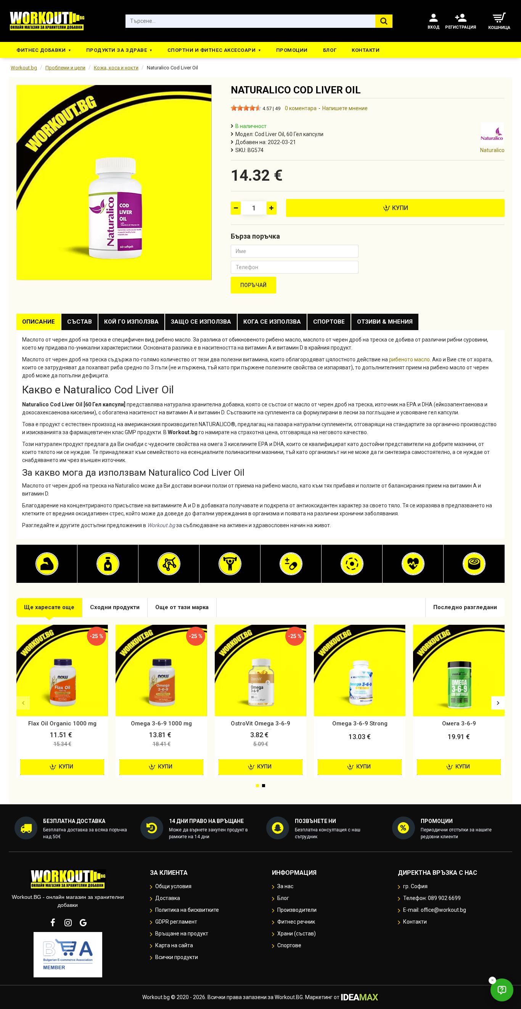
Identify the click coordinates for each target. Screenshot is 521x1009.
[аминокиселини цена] (169, 563)
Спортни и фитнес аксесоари (211, 50)
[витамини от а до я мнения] (291, 563)
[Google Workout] (83, 922)
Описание (38, 321)
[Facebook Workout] (52, 922)
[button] (23, 703)
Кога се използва (272, 321)
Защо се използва (201, 321)
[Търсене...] (383, 21)
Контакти (365, 50)
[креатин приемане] (230, 563)
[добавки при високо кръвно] (413, 563)
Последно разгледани (465, 607)
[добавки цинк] (474, 563)
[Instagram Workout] (68, 922)
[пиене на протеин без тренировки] (46, 563)
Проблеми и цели (65, 68)
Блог (329, 50)
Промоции (292, 50)
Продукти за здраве (116, 50)
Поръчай (253, 285)
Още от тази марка (182, 607)
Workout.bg (24, 68)
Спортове (329, 321)
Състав (79, 321)
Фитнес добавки (41, 50)
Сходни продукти (115, 607)
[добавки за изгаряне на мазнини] (107, 563)
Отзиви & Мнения (385, 321)
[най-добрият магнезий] (352, 563)
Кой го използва (131, 321)
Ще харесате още (49, 607)
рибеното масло (409, 359)
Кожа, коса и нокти (116, 68)
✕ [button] (492, 980)
